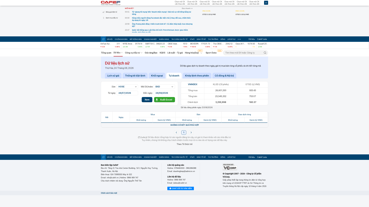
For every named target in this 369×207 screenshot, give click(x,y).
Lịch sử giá (113, 75)
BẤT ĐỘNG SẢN (136, 39)
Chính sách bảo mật (109, 193)
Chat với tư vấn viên (182, 188)
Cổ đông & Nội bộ (224, 75)
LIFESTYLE (231, 39)
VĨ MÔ (192, 39)
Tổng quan (106, 53)
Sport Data (211, 53)
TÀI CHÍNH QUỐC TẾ (179, 39)
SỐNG (222, 39)
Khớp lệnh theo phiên (197, 75)
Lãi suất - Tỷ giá (175, 53)
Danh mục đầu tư (112, 18)
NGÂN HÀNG (164, 39)
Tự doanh (174, 75)
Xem (147, 99)
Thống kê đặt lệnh (135, 75)
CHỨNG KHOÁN (121, 39)
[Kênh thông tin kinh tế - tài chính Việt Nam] (111, 3)
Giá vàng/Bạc (151, 53)
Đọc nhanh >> (187, 8)
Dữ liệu (252, 39)
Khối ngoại (157, 75)
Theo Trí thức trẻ (184, 144)
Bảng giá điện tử (111, 12)
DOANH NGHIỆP (150, 39)
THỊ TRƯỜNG (213, 39)
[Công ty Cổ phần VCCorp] (230, 170)
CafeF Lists (262, 39)
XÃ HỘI (109, 39)
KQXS (162, 53)
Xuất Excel (166, 99)
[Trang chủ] (103, 39)
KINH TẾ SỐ (201, 39)
